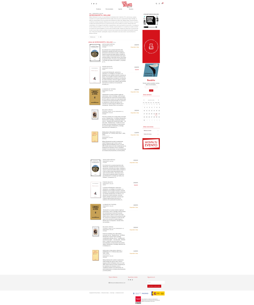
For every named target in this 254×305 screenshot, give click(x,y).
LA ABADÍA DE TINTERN (109, 89)
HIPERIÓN (104, 138)
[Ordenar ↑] (100, 37)
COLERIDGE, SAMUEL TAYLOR (108, 111)
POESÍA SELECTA (107, 66)
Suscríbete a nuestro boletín (154, 286)
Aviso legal (112, 292)
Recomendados (109, 9)
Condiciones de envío (120, 292)
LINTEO (103, 69)
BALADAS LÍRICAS (107, 110)
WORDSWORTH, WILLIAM (107, 45)
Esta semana (147, 94)
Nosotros (131, 9)
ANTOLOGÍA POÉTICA (108, 44)
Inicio (90, 13)
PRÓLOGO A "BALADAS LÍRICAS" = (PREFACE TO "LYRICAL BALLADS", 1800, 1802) (113, 252)
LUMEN (103, 91)
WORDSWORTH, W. (119, 111)
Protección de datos (105, 292)
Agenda (120, 9)
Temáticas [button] (98, 9)
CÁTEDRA (104, 47)
